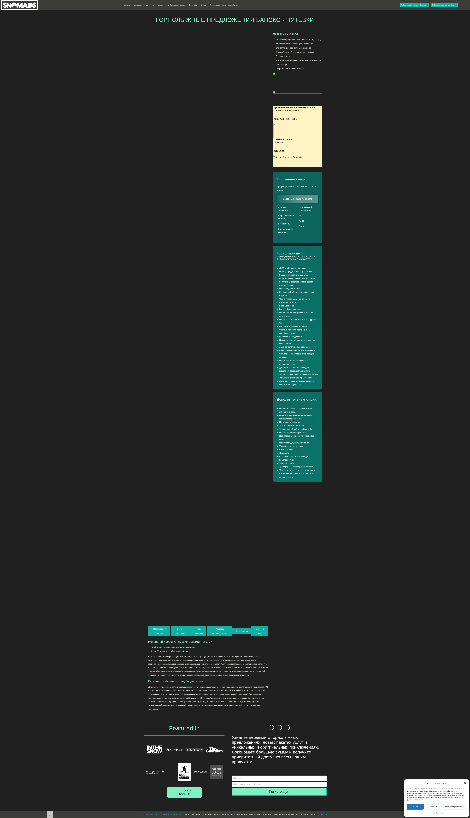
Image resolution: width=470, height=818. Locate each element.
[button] (465, 783)
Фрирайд (193, 5)
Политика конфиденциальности (171, 814)
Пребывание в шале (176, 5)
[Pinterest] (287, 727)
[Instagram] (394, 4)
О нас (203, 5)
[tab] (159, 631)
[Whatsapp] (397, 4)
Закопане (138, 5)
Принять (415, 807)
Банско (127, 5)
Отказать (433, 807)
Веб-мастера (322, 814)
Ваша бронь (233, 5)
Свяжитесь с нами (218, 5)
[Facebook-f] (271, 727)
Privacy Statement (437, 813)
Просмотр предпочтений (454, 807)
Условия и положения (150, 814)
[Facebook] (391, 4)
